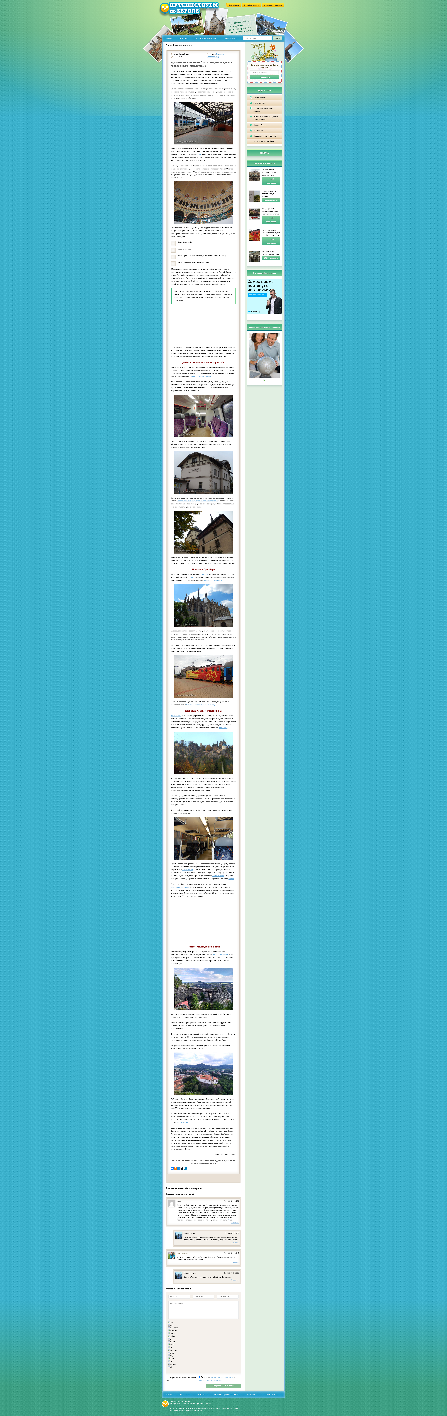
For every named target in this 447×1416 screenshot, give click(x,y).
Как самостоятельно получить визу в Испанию (270, 194)
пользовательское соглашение (222, 1377)
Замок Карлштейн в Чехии (200, 376)
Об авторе (183, 38)
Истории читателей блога (264, 141)
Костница (191, 577)
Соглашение (250, 1394)
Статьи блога (184, 1394)
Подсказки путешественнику (265, 136)
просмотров (271, 181)
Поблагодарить (230, 38)
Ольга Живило (182, 1253)
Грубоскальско (187, 870)
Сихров (231, 879)
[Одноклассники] (175, 1168)
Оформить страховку (273, 5)
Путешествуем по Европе (189, 10)
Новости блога (260, 125)
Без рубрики (258, 130)
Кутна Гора (204, 574)
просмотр (271, 258)
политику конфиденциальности (210, 1380)
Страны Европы (260, 97)
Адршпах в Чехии (183, 1122)
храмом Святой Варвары (212, 580)
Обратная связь (269, 1394)
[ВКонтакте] (172, 1168)
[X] (182, 1168)
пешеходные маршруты (180, 887)
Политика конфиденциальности (225, 1394)
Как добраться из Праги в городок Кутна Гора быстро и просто (271, 232)
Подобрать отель (251, 5)
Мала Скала (223, 728)
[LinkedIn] (185, 1168)
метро (198, 154)
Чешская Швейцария (221, 954)
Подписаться (264, 77)
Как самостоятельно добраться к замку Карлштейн (197, 501)
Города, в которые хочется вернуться (264, 109)
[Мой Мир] (178, 1168)
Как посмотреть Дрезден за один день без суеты (269, 172)
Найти (277, 38)
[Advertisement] (203, 329)
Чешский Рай (176, 716)
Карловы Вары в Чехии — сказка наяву (270, 252)
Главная (169, 38)
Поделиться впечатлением (206, 38)
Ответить (235, 1223)
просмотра (271, 200)
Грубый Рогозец (218, 876)
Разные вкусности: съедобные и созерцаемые (266, 118)
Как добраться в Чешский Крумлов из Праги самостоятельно (271, 211)
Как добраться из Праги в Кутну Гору (200, 705)
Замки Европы (259, 103)
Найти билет (234, 5)
